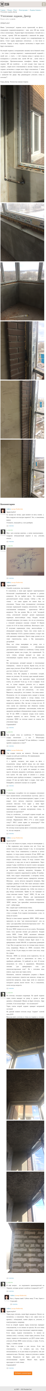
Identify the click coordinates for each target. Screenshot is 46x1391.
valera (8, 509)
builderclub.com (4, 4)
